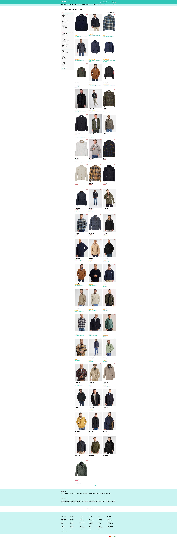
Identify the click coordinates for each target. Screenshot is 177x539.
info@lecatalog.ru (88, 509)
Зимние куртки (64, 27)
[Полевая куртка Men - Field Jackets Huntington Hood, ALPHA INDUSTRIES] (95, 123)
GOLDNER (72, 526)
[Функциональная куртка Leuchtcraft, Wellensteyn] (109, 445)
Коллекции (102, 4)
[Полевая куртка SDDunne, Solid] (81, 247)
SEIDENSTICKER (100, 527)
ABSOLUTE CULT (63, 516)
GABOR (71, 523)
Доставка (71, 493)
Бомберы (63, 16)
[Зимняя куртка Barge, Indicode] (109, 421)
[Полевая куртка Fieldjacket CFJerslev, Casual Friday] (81, 173)
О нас (62, 493)
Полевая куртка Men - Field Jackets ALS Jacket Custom (95, 111)
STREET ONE (109, 516)
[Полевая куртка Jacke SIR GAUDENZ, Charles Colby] (95, 22)
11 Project (63, 51)
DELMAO (63, 62)
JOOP (80, 523)
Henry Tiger (81, 516)
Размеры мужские (92, 493)
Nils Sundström (64, 67)
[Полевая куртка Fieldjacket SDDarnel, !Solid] (109, 148)
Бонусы (81, 493)
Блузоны (63, 15)
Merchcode (90, 523)
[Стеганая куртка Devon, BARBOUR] (109, 397)
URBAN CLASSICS (110, 526)
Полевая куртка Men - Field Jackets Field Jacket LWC (81, 86)
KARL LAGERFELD (82, 527)
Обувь (87, 4)
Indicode (63, 64)
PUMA (99, 522)
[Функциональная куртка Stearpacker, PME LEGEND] (95, 397)
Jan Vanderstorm (64, 65)
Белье (91, 4)
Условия (68, 493)
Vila (107, 529)
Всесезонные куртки (65, 22)
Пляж (98, 4)
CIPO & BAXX (72, 516)
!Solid (63, 50)
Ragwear (99, 523)
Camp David (64, 58)
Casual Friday (64, 59)
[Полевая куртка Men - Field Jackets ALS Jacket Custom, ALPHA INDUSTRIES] (95, 98)
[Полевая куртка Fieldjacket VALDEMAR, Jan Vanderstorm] (95, 72)
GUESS (71, 527)
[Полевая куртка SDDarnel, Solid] (81, 372)
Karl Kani (81, 526)
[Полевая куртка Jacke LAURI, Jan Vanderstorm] (81, 47)
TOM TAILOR (109, 522)
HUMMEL (81, 519)
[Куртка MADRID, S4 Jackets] (109, 347)
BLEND (63, 56)
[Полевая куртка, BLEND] (81, 222)
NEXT (90, 529)
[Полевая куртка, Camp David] (95, 148)
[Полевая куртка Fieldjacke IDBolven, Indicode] (109, 173)
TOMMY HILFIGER (110, 523)
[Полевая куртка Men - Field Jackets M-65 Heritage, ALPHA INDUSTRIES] (95, 47)
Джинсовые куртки (65, 23)
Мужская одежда (73, 4)
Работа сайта (104, 493)
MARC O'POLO (91, 520)
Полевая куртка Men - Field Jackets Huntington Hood (94, 136)
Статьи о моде (108, 493)
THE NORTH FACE (110, 520)
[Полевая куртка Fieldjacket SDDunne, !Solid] (81, 22)
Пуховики (63, 38)
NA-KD (90, 526)
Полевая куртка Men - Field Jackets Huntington (80, 111)
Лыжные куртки (64, 34)
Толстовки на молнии (65, 40)
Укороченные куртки (65, 41)
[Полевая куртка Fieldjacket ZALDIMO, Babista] (109, 123)
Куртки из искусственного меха (67, 29)
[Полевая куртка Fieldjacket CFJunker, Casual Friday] (81, 123)
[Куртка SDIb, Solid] (109, 272)
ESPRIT (71, 520)
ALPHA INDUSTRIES (65, 52)
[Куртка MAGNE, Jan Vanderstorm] (81, 421)
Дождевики (64, 26)
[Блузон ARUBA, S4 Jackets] (95, 347)
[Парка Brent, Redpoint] (95, 222)
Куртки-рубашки (64, 33)
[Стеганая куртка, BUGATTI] (81, 445)
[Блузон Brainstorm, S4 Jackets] (81, 469)
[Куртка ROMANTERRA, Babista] (81, 397)
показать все (64, 68)
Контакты (65, 493)
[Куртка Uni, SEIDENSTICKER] (109, 322)
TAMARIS (108, 519)
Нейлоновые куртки (65, 35)
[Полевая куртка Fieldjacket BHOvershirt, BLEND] (109, 98)
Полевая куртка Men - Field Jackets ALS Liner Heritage (109, 60)
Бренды (114, 4)
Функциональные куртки (66, 44)
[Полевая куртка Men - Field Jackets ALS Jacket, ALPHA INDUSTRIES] (109, 72)
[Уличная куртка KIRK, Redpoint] (109, 247)
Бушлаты (63, 17)
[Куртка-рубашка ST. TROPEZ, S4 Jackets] (81, 297)
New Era (90, 527)
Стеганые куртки (64, 39)
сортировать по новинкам (111, 12)
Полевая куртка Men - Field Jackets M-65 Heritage (95, 60)
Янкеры (63, 45)
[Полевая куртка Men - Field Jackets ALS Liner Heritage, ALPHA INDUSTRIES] (109, 47)
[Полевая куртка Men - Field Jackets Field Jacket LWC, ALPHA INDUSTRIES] (81, 72)
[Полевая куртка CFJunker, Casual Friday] (95, 272)
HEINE (71, 529)
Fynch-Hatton (64, 63)
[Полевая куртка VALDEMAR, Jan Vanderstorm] (81, 272)
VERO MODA (109, 527)
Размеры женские (85, 493)
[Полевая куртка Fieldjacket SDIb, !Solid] (81, 148)
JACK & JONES (82, 520)
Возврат (78, 493)
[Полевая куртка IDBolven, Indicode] (95, 322)
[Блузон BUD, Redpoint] (95, 372)
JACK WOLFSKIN (82, 522)
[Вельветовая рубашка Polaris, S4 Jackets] (109, 372)
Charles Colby (64, 61)
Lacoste (81, 529)
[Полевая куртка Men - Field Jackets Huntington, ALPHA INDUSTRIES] (81, 98)
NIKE (98, 516)
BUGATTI (63, 57)
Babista (63, 53)
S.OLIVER (99, 526)
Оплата (75, 493)
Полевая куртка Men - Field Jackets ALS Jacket (109, 85)
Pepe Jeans (100, 519)
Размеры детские (98, 493)
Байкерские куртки (65, 14)
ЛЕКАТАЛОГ (65, 2)
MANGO (90, 519)
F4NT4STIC (72, 522)
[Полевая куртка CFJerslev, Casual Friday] (95, 297)
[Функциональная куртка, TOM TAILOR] (95, 421)
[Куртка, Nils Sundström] (109, 222)
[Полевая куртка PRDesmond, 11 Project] (81, 322)
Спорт (94, 4)
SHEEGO (99, 529)
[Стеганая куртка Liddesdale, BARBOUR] (95, 445)
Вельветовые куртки (65, 20)
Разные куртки (64, 46)
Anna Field (62, 520)
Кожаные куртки (64, 28)
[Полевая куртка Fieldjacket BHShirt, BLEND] (109, 22)
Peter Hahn (100, 520)
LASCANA (90, 516)
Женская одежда (65, 4)
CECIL (62, 527)
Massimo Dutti (91, 522)
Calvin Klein (63, 526)
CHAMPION (63, 529)
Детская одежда (81, 4)
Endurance (72, 519)
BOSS (62, 523)
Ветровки (63, 21)
